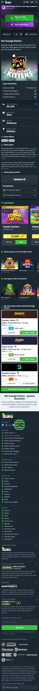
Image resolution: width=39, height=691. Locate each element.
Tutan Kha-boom (25, 298)
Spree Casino (8, 347)
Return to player (11, 104)
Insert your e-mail (8, 620)
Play (21, 242)
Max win (9, 121)
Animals (4, 140)
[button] (35, 104)
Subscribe (19, 627)
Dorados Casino (9, 320)
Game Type (10, 112)
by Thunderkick (10, 8)
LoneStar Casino (9, 373)
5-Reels (11, 140)
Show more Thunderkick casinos (19, 389)
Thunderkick (32, 148)
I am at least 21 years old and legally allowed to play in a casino (20, 633)
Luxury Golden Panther (9, 271)
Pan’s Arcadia (6, 298)
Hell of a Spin (26, 270)
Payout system (11, 129)
